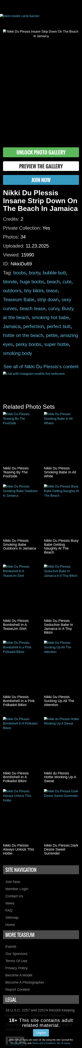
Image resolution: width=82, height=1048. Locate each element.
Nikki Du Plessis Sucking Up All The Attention (59, 701)
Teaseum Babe (18, 299)
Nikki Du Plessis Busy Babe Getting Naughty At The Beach (61, 546)
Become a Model (18, 975)
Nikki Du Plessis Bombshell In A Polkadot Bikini (16, 777)
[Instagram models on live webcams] (41, 384)
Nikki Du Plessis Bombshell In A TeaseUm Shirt (16, 625)
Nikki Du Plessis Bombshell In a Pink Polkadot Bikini (19, 701)
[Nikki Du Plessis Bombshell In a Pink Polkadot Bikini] (20, 667)
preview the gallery (41, 166)
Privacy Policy (16, 968)
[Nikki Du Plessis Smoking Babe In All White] (61, 438)
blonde (10, 281)
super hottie (56, 344)
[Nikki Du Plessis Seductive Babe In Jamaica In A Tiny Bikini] (61, 590)
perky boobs (28, 344)
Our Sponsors (16, 954)
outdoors (12, 290)
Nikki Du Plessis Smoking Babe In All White (60, 472)
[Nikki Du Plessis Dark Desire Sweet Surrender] (61, 815)
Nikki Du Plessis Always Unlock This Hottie (18, 849)
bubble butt (54, 272)
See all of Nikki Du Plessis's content (41, 366)
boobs (19, 272)
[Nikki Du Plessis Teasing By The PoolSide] (20, 438)
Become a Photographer (24, 982)
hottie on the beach (23, 335)
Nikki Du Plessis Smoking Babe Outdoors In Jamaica (19, 545)
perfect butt (59, 326)
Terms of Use (16, 961)
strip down (48, 299)
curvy (53, 308)
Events (10, 947)
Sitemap (12, 918)
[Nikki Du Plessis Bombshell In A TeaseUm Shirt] (20, 590)
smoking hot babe (50, 317)
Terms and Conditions (44, 1043)
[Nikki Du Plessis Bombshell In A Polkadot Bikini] (20, 743)
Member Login (16, 889)
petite (52, 335)
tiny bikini (33, 290)
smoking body (17, 353)
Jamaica (11, 326)
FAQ (9, 910)
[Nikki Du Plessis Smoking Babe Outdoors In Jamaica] (20, 510)
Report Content (17, 990)
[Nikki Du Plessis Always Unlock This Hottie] (20, 815)
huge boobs (32, 281)
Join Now (12, 882)
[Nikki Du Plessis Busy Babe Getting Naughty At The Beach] (61, 510)
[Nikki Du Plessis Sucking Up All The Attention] (61, 667)
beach (53, 281)
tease (52, 290)
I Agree (41, 1032)
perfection (33, 326)
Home (10, 925)
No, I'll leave (63, 1043)
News (9, 903)
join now (41, 180)
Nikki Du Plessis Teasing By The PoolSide (16, 472)
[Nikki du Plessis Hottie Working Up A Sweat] (61, 743)
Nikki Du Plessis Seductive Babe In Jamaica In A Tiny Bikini (58, 626)
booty (34, 272)
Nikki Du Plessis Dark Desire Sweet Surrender (61, 849)
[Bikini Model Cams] (41, 18)
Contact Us (14, 896)
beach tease (32, 308)
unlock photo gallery (41, 152)
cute (66, 281)
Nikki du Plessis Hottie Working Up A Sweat (60, 777)
